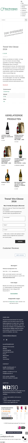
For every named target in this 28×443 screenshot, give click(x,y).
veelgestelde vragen (13, 301)
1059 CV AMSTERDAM (8, 368)
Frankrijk (9, 205)
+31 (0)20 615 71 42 (12, 371)
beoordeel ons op (6, 418)
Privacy (4, 353)
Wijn (22, 3)
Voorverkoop (6, 359)
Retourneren (6, 355)
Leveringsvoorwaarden (8, 352)
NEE (4, 442)
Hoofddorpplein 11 (11, 367)
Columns (23, 14)
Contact (23, 15)
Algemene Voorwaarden (8, 346)
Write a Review (20, 255)
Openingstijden (14, 293)
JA (1, 442)
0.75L (4, 96)
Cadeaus (23, 10)
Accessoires (24, 12)
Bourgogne (15, 205)
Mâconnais (21, 205)
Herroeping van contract (14, 432)
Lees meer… (15, 331)
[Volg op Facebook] (4, 340)
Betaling (5, 348)
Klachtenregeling (7, 350)
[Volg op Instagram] (7, 340)
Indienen (20, 241)
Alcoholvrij (24, 8)
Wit (4, 101)
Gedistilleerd (24, 5)
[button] (1, 434)
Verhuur (5, 357)
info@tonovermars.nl (8, 373)
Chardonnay (6, 91)
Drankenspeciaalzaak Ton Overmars (7, 408)
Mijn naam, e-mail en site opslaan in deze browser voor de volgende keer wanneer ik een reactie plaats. (13, 235)
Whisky (23, 6)
